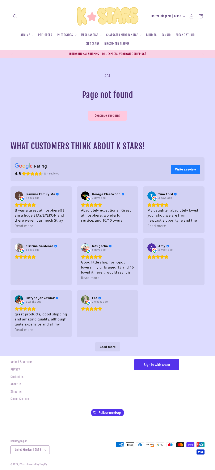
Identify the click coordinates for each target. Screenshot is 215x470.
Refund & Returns (21, 362)
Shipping (16, 391)
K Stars (23, 464)
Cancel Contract (20, 399)
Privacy (15, 369)
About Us (16, 384)
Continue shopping (108, 116)
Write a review (185, 169)
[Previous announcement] (12, 54)
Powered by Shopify (37, 464)
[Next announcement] (203, 54)
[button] (15, 16)
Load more (107, 347)
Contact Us (17, 377)
